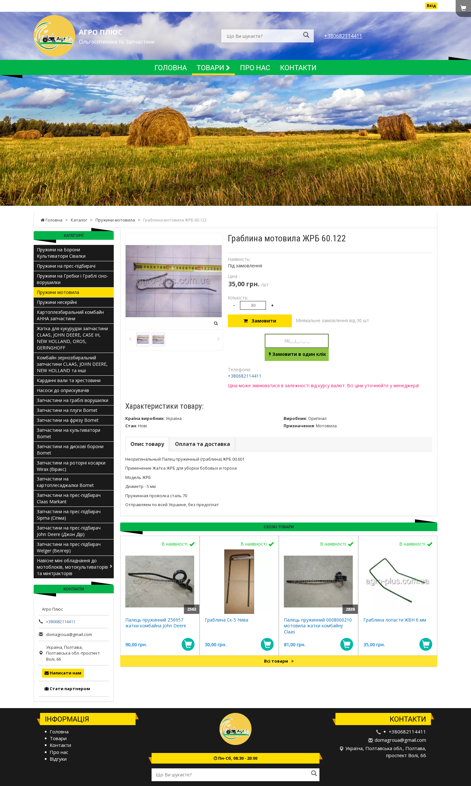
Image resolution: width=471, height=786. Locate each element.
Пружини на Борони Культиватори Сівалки (61, 253)
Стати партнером (69, 688)
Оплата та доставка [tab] (202, 443)
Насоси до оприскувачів (63, 390)
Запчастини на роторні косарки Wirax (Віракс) (71, 466)
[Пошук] (306, 35)
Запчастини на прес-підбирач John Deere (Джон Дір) (69, 531)
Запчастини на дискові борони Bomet (70, 449)
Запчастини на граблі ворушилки (72, 400)
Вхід (431, 5)
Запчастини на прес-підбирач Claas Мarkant (69, 498)
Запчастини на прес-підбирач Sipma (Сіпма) (69, 514)
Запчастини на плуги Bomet (67, 410)
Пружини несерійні (57, 302)
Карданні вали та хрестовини (69, 380)
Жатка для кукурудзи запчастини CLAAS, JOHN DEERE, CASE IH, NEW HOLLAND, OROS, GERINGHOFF (72, 338)
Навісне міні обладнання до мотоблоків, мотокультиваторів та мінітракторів (72, 566)
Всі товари (276, 661)
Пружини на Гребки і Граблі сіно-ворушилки (72, 279)
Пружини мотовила (58, 292)
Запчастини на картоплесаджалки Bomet (65, 482)
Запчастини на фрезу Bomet (68, 420)
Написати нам (65, 673)
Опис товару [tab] (147, 443)
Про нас (255, 67)
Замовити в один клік (298, 354)
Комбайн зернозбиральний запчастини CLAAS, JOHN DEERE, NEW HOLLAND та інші (72, 364)
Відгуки (58, 759)
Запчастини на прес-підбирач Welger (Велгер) (69, 547)
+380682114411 (343, 35)
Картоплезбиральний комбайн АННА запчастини (70, 315)
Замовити (262, 321)
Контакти (298, 67)
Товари (211, 67)
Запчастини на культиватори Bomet (68, 433)
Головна (170, 67)
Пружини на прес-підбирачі (66, 266)
